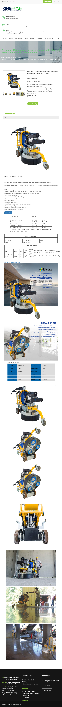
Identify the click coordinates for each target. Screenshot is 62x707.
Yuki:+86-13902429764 (11, 20)
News (32, 38)
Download (39, 38)
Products (18, 38)
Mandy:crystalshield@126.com (13, 26)
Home (5, 38)
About (11, 38)
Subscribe (47, 690)
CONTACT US (49, 38)
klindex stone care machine (12, 262)
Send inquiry (33, 104)
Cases (26, 38)
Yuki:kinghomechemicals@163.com (31, 26)
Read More (8, 212)
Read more (25, 688)
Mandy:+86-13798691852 (12, 18)
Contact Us (47, 1)
